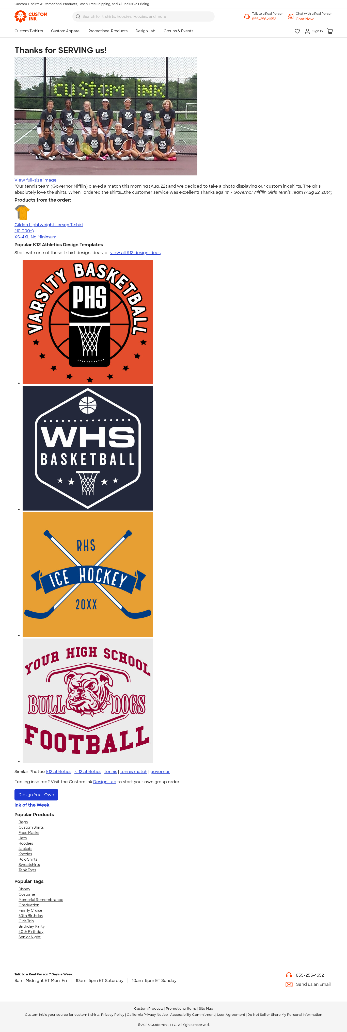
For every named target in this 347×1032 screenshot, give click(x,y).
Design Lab (104, 781)
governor (160, 771)
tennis (110, 771)
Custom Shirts (31, 827)
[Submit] (78, 16)
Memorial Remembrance (41, 899)
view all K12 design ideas (135, 252)
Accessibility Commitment (192, 1014)
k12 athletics (58, 771)
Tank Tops (27, 870)
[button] (314, 19)
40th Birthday (31, 931)
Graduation (29, 905)
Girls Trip (26, 921)
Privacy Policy (112, 1014)
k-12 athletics (87, 771)
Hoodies (26, 843)
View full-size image (35, 180)
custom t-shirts (87, 1014)
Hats (23, 838)
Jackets (25, 848)
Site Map (206, 1008)
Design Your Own (36, 794)
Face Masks (29, 832)
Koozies (25, 854)
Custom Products (149, 1008)
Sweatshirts (29, 864)
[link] (30, 16)
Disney (24, 889)
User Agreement (231, 1014)
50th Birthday (31, 915)
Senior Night (30, 937)
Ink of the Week (32, 805)
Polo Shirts (28, 859)
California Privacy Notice (147, 1014)
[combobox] (143, 16)
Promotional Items (181, 1008)
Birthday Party (32, 926)
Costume (27, 894)
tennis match (133, 771)
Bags (23, 822)
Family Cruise (30, 910)
